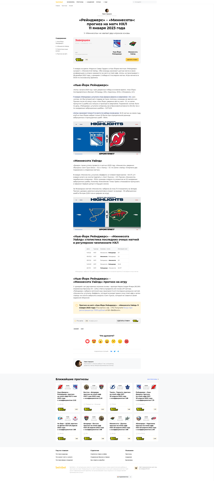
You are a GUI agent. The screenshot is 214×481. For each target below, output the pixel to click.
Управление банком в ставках (100, 457)
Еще (106, 2)
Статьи (98, 2)
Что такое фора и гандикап (64, 460)
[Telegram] (118, 351)
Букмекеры (70, 2)
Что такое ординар (62, 454)
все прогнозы (152, 379)
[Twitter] (114, 351)
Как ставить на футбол (98, 460)
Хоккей (71, 5)
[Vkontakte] (111, 351)
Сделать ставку (132, 59)
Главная (58, 5)
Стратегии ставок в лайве (99, 454)
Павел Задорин (107, 14)
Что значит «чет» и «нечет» (64, 457)
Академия (90, 2)
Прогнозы (79, 2)
